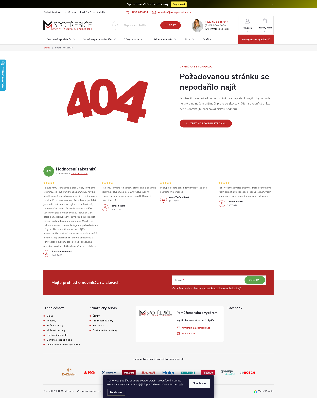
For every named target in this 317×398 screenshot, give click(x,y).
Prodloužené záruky (103, 320)
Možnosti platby (55, 325)
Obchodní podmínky (53, 12)
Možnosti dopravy (56, 330)
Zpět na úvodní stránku (208, 123)
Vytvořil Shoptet (266, 391)
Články (96, 316)
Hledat (170, 25)
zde (181, 384)
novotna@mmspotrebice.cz (196, 327)
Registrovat (179, 4)
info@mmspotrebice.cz (217, 29)
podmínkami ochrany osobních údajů (222, 288)
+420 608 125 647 (216, 21)
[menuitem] (61, 39)
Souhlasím (199, 383)
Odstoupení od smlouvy (105, 330)
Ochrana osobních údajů (79, 12)
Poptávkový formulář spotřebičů (63, 344)
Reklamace (98, 325)
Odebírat (255, 280)
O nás (50, 316)
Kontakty (101, 12)
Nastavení (116, 392)
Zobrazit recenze (79, 173)
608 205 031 (188, 333)
